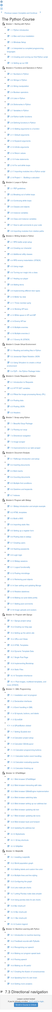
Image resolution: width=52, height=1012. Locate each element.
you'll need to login (36, 1001)
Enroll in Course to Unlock (26, 1004)
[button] (1, 2)
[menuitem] (1, 6)
